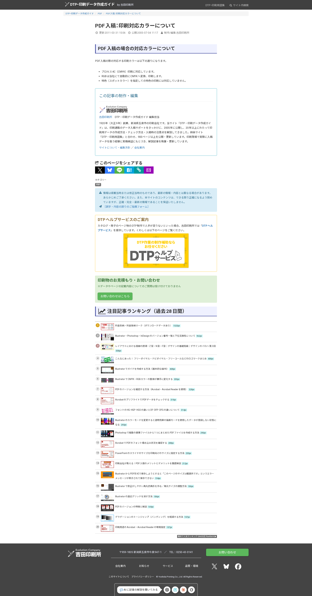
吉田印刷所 (105, 117)
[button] (100, 170)
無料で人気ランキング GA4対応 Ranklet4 (196, 536)
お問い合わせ (227, 552)
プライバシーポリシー (142, 576)
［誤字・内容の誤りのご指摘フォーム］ (126, 206)
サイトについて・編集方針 (114, 147)
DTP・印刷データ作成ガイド (92, 4)
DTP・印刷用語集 (215, 5)
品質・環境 (191, 566)
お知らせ (144, 566)
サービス (168, 566)
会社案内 (139, 147)
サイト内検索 (240, 5)
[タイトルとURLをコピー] (139, 170)
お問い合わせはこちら (115, 296)
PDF (100, 13)
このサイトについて (119, 576)
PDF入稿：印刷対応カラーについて (123, 13)
